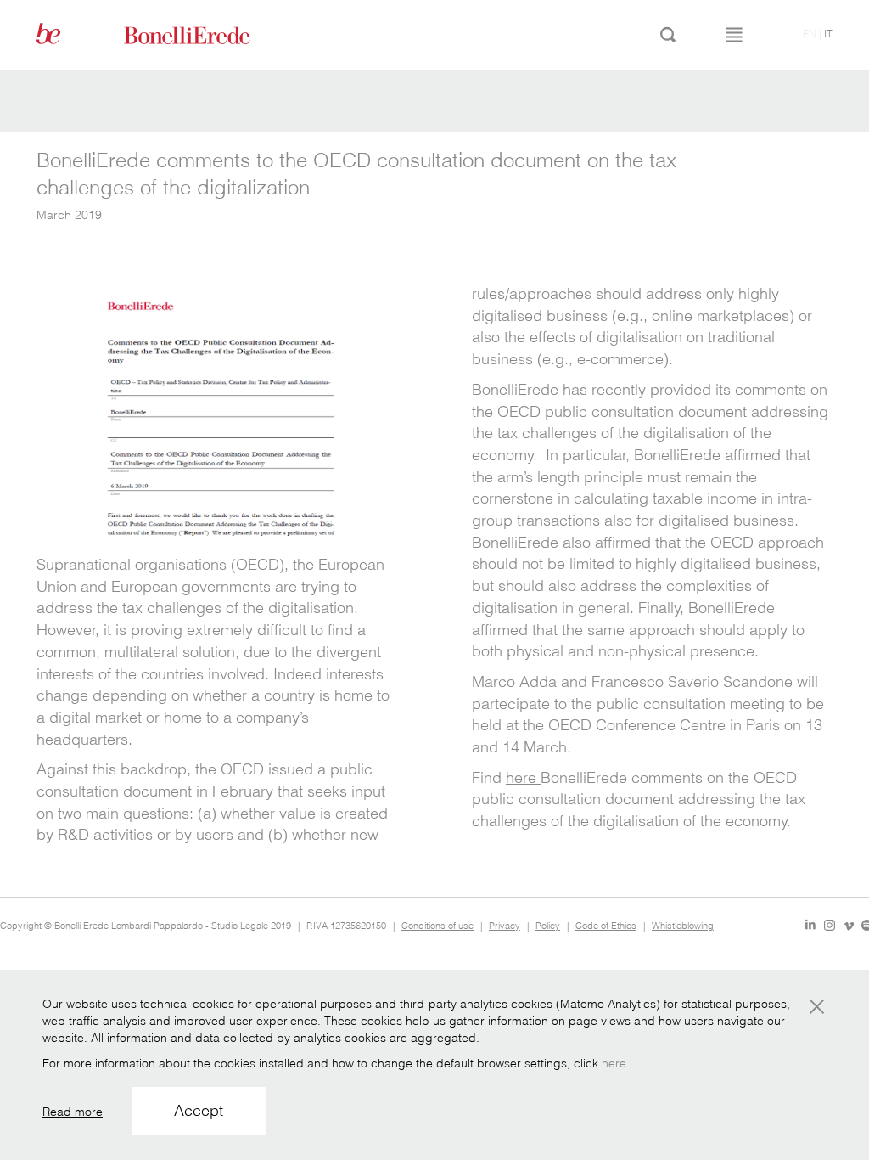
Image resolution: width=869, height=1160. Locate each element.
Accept (198, 1110)
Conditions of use (437, 926)
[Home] (206, 34)
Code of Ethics (605, 926)
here (523, 777)
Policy (547, 926)
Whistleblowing (683, 926)
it (828, 33)
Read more (72, 1111)
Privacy (504, 926)
